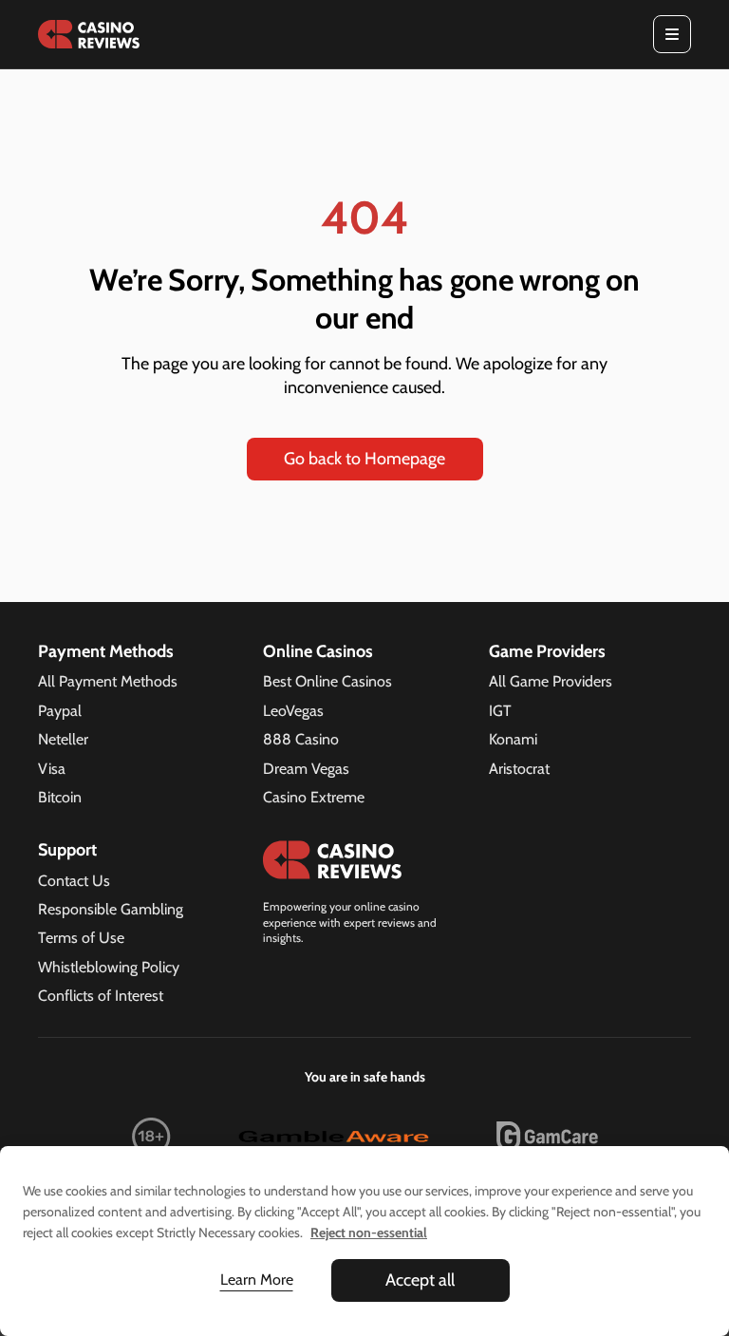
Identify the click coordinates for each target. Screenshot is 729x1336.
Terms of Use (81, 938)
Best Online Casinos (327, 681)
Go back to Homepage (364, 458)
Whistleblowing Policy (108, 967)
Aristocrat (519, 769)
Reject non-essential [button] (368, 1232)
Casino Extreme (313, 797)
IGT (500, 711)
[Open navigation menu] (672, 34)
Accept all (420, 1280)
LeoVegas (293, 711)
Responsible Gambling (110, 909)
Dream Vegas (306, 769)
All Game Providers (550, 681)
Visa (51, 769)
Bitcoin (60, 797)
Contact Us (74, 881)
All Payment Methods (108, 681)
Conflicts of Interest (100, 996)
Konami (513, 739)
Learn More (256, 1279)
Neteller (63, 739)
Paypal (60, 711)
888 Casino (301, 739)
